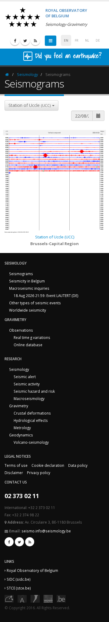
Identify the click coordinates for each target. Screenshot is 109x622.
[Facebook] (14, 40)
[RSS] (35, 40)
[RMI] (35, 598)
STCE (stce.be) (19, 588)
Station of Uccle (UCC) (54, 237)
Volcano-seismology (31, 442)
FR (76, 40)
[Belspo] (48, 598)
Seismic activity (27, 383)
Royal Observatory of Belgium (32, 570)
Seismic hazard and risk (34, 391)
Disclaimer (14, 472)
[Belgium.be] (61, 598)
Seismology (27, 74)
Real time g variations (32, 337)
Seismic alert (25, 376)
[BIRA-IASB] (22, 598)
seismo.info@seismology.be (46, 530)
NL (87, 40)
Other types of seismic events (35, 302)
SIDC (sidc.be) (19, 579)
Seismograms (21, 273)
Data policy (78, 465)
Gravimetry (18, 405)
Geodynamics (21, 434)
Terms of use (16, 465)
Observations (21, 330)
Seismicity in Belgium (27, 281)
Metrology (22, 427)
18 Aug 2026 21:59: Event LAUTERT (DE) (46, 295)
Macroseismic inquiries (29, 288)
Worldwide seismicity (27, 310)
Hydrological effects (31, 420)
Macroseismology (29, 398)
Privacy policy (38, 472)
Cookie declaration (47, 465)
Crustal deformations (32, 413)
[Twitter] (25, 40)
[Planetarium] (9, 598)
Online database (28, 344)
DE (98, 40)
